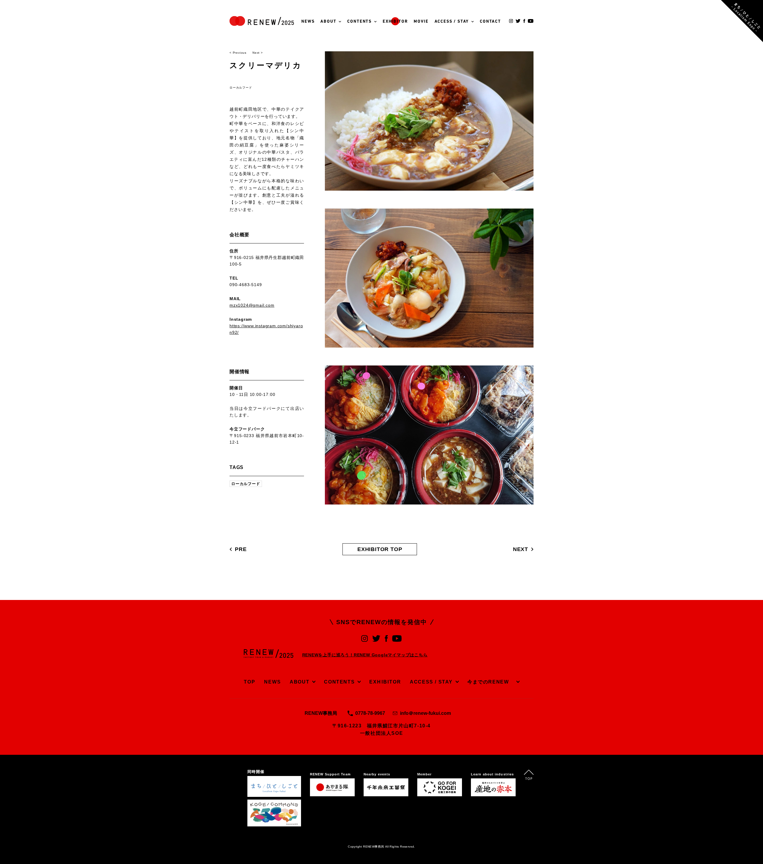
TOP (249, 681)
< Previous (237, 52)
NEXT (520, 549)
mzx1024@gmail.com (252, 305)
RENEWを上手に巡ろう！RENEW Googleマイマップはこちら (365, 654)
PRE (240, 549)
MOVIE (421, 21)
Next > (257, 52)
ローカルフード (240, 87)
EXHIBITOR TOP (379, 549)
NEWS (307, 21)
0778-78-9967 (370, 713)
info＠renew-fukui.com (425, 713)
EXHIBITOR (395, 21)
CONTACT (490, 21)
